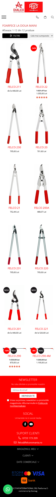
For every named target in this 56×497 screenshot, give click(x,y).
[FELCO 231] (14, 244)
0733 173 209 (30, 438)
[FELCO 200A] (42, 184)
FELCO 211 (14, 87)
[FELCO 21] (14, 184)
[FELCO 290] (14, 348)
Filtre (16, 35)
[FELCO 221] (42, 305)
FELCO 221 (41, 329)
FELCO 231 (14, 268)
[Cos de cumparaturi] (45, 17)
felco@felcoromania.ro (29, 442)
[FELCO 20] (42, 123)
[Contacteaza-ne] (37, 17)
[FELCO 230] (14, 123)
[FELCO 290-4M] (42, 348)
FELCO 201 (14, 329)
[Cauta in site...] (52, 17)
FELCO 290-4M (42, 356)
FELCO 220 (41, 268)
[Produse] (4, 18)
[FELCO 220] (42, 244)
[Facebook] (25, 424)
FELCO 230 (14, 147)
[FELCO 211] (14, 63)
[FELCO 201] (14, 305)
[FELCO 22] (42, 63)
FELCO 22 (41, 87)
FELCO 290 (14, 356)
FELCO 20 (41, 147)
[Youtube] (31, 424)
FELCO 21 (14, 208)
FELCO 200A (41, 208)
